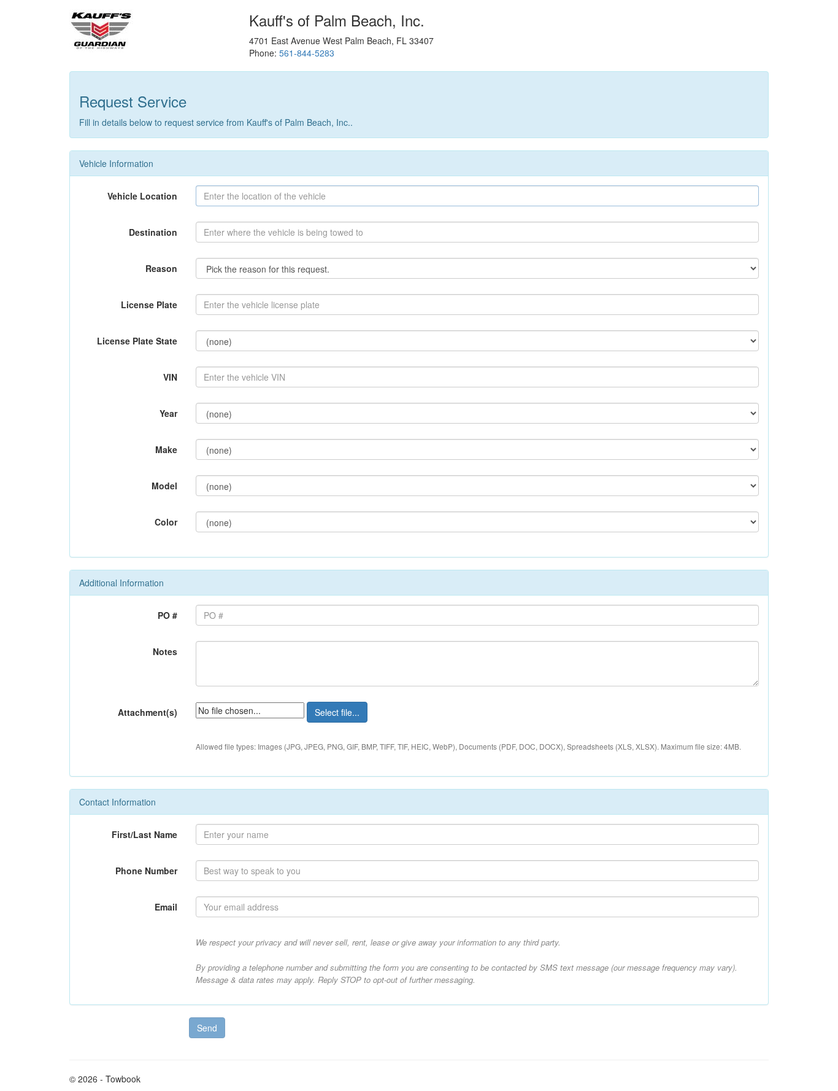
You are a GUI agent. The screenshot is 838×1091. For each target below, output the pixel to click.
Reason (161, 268)
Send (207, 1028)
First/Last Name (144, 834)
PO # (167, 615)
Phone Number (146, 870)
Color (166, 522)
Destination (153, 232)
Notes (165, 651)
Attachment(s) (147, 712)
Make (166, 449)
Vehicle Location (142, 196)
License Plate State (137, 341)
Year (168, 413)
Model (164, 485)
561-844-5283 (306, 53)
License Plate (149, 304)
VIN (170, 377)
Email (166, 907)
